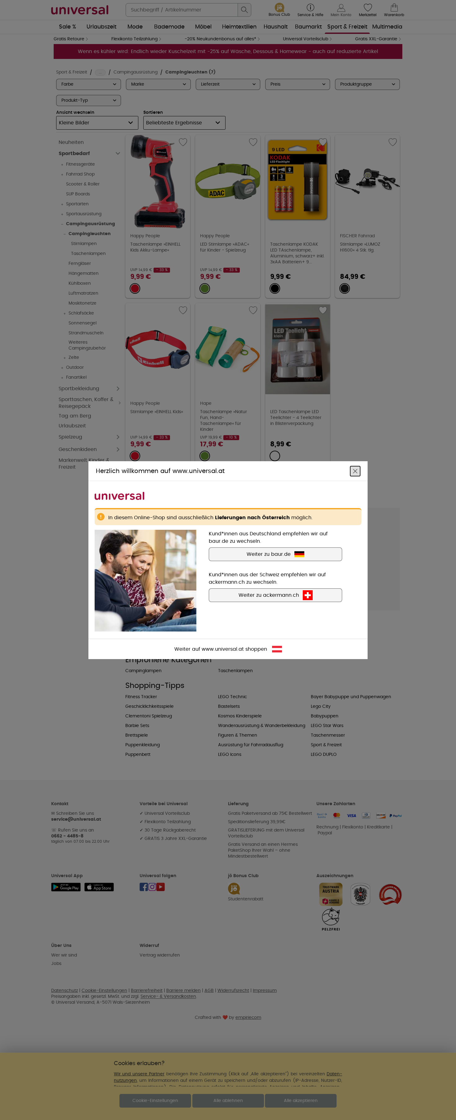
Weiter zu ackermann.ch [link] (269, 594)
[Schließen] (355, 471)
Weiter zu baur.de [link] (269, 553)
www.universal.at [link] (223, 648)
